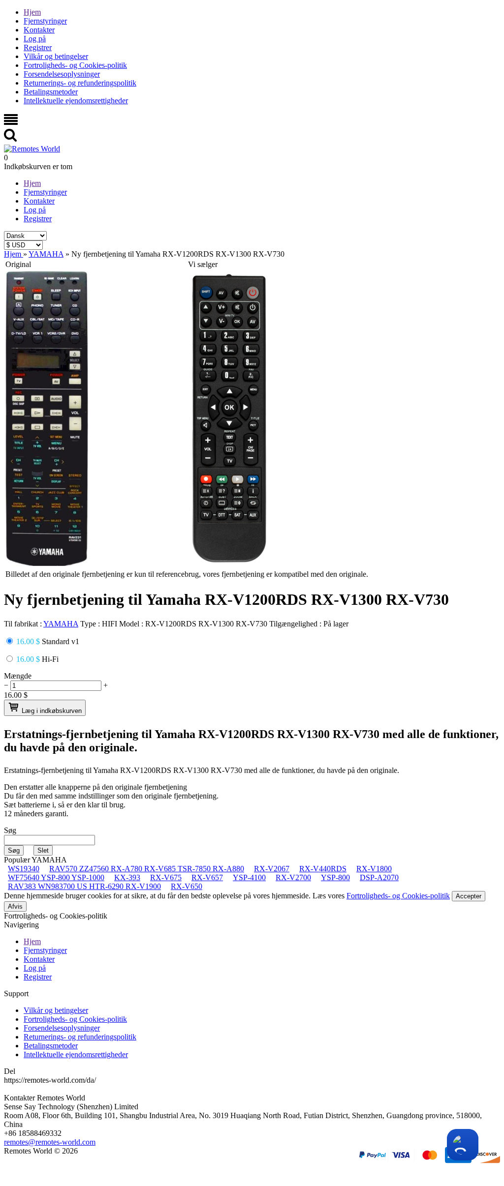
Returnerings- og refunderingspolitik (80, 83)
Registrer (38, 47)
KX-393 (127, 877)
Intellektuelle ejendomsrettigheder (76, 100)
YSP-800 (335, 877)
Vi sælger (203, 264)
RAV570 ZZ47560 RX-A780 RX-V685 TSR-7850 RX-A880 (146, 868)
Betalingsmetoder (51, 92)
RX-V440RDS (322, 868)
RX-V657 (207, 877)
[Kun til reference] (46, 563)
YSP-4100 (249, 877)
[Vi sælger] (229, 563)
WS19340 (23, 868)
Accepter (468, 896)
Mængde (18, 676)
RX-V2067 (271, 868)
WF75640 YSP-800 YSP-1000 (56, 877)
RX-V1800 (374, 868)
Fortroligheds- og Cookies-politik (75, 65)
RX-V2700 (293, 877)
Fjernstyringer (45, 21)
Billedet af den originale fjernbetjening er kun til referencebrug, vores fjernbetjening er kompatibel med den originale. (186, 574)
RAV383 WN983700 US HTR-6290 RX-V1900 (84, 886)
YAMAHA (60, 624)
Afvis (15, 906)
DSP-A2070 (379, 877)
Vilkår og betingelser (56, 56)
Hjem (32, 12)
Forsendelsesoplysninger (62, 74)
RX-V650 (186, 886)
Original (18, 264)
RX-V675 (166, 877)
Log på (35, 38)
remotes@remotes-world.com (49, 1142)
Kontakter (39, 30)
